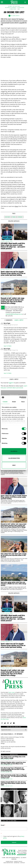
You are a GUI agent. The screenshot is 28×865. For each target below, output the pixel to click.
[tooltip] (2, 723)
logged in (11, 383)
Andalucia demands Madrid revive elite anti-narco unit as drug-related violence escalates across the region (13, 783)
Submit (14, 842)
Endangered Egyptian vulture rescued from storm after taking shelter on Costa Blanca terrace (13, 763)
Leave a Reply (19, 320)
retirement (20, 217)
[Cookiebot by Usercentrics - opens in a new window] (19, 397)
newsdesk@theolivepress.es (14, 314)
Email (3, 825)
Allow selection (14, 458)
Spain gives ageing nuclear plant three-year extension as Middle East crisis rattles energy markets (13, 583)
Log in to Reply (7, 346)
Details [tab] (14, 401)
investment (7, 217)
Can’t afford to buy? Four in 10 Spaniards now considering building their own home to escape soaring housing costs (12, 769)
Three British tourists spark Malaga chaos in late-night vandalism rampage (13, 757)
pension (14, 217)
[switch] (24, 433)
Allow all (14, 451)
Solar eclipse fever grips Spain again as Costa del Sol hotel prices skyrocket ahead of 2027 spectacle (13, 555)
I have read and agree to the (13, 837)
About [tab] (23, 401)
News (16, 206)
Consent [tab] (5, 401)
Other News (20, 7)
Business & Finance (10, 7)
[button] (25, 729)
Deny (14, 465)
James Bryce (16, 15)
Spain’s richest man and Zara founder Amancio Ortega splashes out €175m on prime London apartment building (13, 273)
